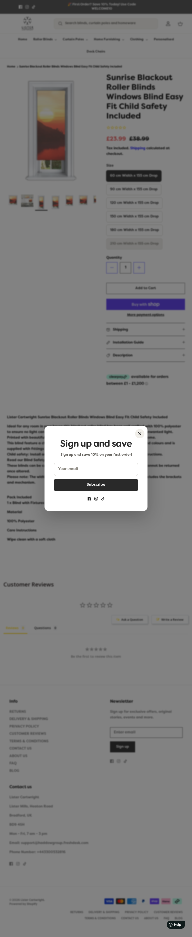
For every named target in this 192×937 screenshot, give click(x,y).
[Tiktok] (103, 498)
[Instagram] (96, 498)
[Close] (139, 433)
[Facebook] (89, 498)
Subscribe (96, 485)
